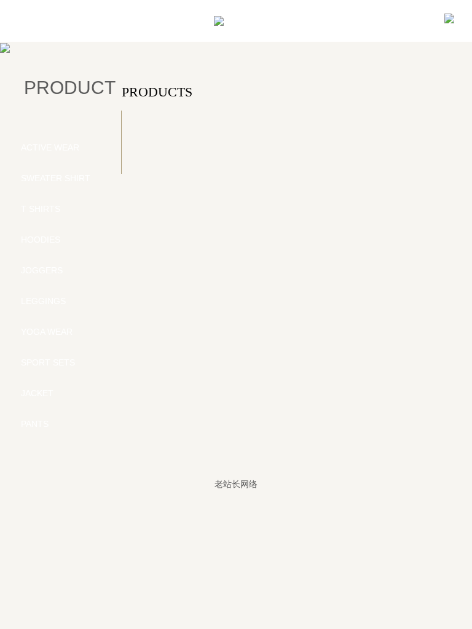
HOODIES (40, 239)
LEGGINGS (43, 301)
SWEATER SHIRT (55, 178)
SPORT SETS (48, 362)
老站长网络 (236, 484)
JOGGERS (42, 270)
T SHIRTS (40, 209)
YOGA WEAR (47, 332)
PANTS (35, 424)
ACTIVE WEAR (50, 147)
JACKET (37, 393)
